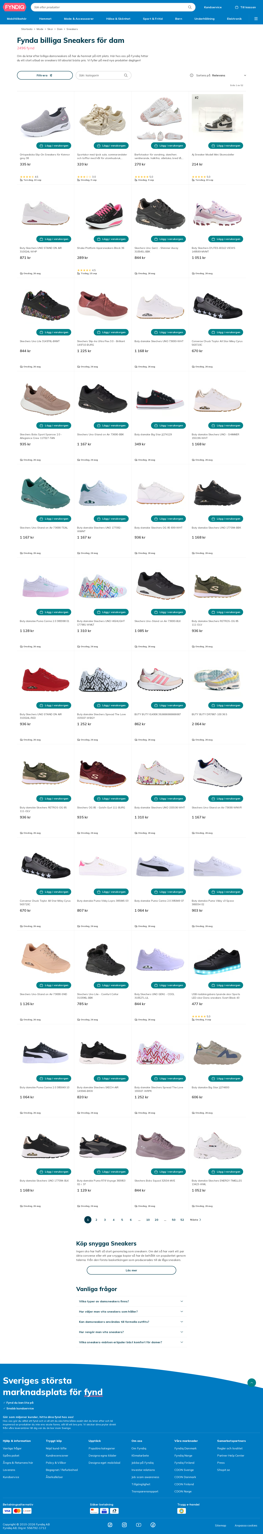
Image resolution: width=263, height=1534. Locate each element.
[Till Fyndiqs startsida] (14, 7)
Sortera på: (203, 75)
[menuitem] (17, 18)
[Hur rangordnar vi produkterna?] (191, 75)
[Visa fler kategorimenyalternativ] (256, 18)
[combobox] (113, 7)
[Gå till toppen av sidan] (251, 1476)
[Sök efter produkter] (190, 7)
